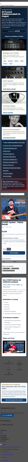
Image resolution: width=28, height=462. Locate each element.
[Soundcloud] (4, 444)
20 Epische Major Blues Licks (10, 148)
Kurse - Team (8, 227)
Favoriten (9, 369)
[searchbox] (12, 194)
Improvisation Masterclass (9, 156)
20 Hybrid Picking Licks (8, 153)
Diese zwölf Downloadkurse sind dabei (14, 142)
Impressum (5, 460)
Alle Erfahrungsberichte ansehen (14, 400)
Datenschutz (6, 451)
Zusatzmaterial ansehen (9, 137)
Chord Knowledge (7, 176)
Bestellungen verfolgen (19, 364)
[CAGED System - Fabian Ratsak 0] (14, 209)
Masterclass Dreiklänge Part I (10, 159)
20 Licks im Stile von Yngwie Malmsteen (12, 145)
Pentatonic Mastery (8, 173)
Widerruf (5, 457)
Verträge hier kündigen (8, 454)
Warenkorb (19, 369)
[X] (1, 432)
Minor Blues (6, 170)
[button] (14, 261)
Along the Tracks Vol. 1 (8, 165)
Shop (3, 227)
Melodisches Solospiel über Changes (12, 167)
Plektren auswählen (8, 112)
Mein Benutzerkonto (8, 363)
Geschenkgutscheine (8, 374)
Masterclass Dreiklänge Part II (10, 162)
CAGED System (6, 151)
